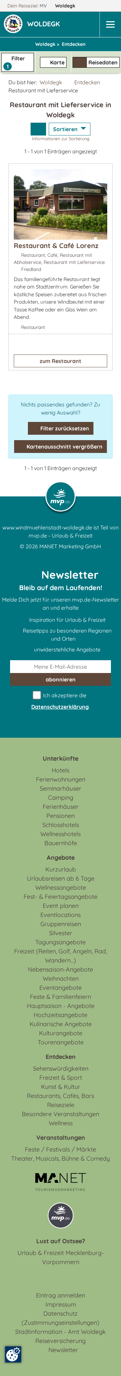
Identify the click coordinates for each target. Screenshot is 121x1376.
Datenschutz (60, 1313)
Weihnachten (61, 978)
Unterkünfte (60, 758)
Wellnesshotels (60, 834)
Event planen (61, 906)
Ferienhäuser (61, 807)
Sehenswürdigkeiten (60, 1068)
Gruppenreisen (60, 924)
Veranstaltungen (60, 1137)
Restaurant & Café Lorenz (56, 245)
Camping (60, 797)
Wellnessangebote (60, 887)
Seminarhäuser (60, 788)
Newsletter (63, 1350)
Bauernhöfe (60, 843)
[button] (45, 25)
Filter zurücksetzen (64, 428)
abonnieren (61, 679)
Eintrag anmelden (60, 1295)
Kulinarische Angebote (61, 1024)
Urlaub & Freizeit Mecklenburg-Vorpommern (60, 1257)
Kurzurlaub (60, 869)
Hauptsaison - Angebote (60, 1006)
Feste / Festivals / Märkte (60, 1149)
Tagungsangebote (60, 942)
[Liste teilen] (38, 129)
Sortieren (66, 129)
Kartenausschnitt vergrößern (64, 446)
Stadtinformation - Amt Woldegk (60, 1332)
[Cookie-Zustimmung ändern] (13, 1354)
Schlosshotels (60, 825)
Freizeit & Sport (60, 1077)
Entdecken (87, 82)
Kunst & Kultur (60, 1087)
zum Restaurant (60, 361)
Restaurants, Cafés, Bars (60, 1096)
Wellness (61, 1123)
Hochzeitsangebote (60, 1015)
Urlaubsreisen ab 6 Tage (60, 878)
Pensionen (60, 816)
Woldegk (66, 6)
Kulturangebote (60, 1033)
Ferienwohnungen (60, 779)
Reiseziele (60, 1105)
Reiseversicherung (60, 1341)
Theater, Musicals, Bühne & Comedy (60, 1158)
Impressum (60, 1304)
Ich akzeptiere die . (60, 701)
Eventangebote (60, 987)
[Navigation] (110, 24)
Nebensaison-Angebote (60, 969)
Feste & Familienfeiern (60, 997)
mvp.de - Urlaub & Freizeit (60, 535)
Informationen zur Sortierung (60, 138)
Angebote (61, 857)
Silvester (60, 933)
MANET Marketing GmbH (70, 546)
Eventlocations (60, 915)
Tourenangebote (61, 1042)
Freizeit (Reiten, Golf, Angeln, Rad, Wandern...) (60, 955)
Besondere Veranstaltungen (60, 1114)
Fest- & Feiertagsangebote (60, 896)
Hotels (60, 770)
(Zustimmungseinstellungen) (60, 1322)
